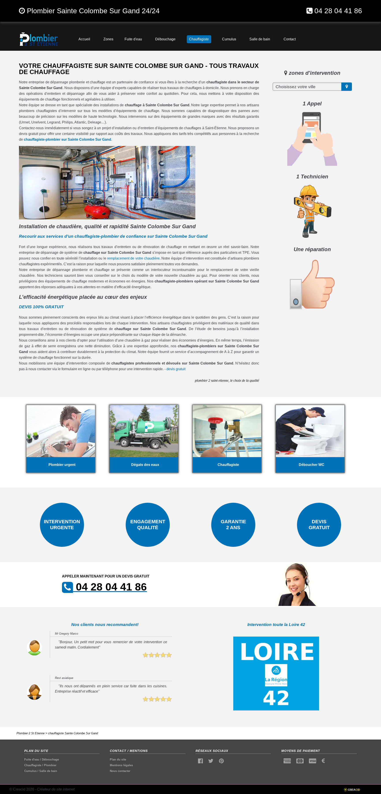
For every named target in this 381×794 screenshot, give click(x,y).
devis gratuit (175, 369)
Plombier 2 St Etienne (31, 733)
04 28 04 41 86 (338, 11)
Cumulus (30, 771)
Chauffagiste (32, 765)
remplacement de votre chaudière (133, 258)
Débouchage (50, 759)
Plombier (50, 765)
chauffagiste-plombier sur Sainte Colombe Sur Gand (67, 139)
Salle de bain (48, 771)
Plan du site (118, 759)
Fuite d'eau (31, 759)
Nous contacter (120, 771)
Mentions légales (121, 765)
